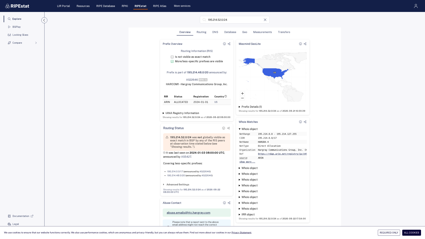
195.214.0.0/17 (175, 171)
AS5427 (186, 156)
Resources (83, 6)
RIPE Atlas (159, 6)
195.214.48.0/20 (176, 175)
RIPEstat (140, 6)
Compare (17, 42)
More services (182, 5)
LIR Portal (63, 6)
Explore (16, 19)
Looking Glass (20, 35)
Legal (15, 224)
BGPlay (16, 27)
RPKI (125, 6)
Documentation (20, 216)
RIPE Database (105, 6)
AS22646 (205, 171)
